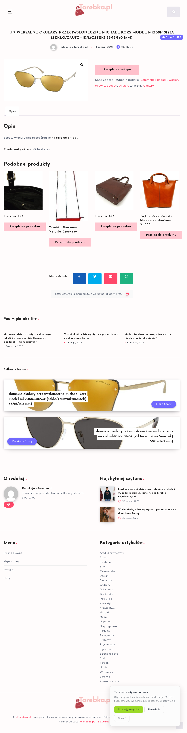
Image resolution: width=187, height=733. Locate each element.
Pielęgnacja (107, 635)
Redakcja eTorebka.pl (37, 488)
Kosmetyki (106, 603)
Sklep (7, 578)
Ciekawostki (107, 571)
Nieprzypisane (108, 626)
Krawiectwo (107, 608)
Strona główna (13, 553)
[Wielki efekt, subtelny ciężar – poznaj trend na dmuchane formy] (107, 514)
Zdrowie (105, 676)
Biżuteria (105, 562)
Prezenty (105, 640)
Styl (102, 658)
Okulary (124, 86)
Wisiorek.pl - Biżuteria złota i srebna (103, 721)
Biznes (104, 557)
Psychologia (107, 644)
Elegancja (106, 580)
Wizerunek (106, 672)
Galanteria (106, 589)
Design (104, 576)
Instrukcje (106, 599)
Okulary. (148, 86)
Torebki (104, 663)
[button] (82, 65)
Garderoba (106, 594)
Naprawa (105, 621)
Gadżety (105, 585)
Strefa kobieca (109, 653)
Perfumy (105, 631)
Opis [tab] (12, 111)
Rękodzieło (106, 649)
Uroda (104, 667)
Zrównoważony (109, 681)
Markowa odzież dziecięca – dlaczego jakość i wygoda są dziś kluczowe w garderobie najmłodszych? (27, 338)
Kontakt (8, 569)
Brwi (103, 566)
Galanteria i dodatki (154, 80)
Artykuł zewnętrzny (112, 553)
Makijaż (104, 612)
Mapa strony (11, 561)
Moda (103, 617)
